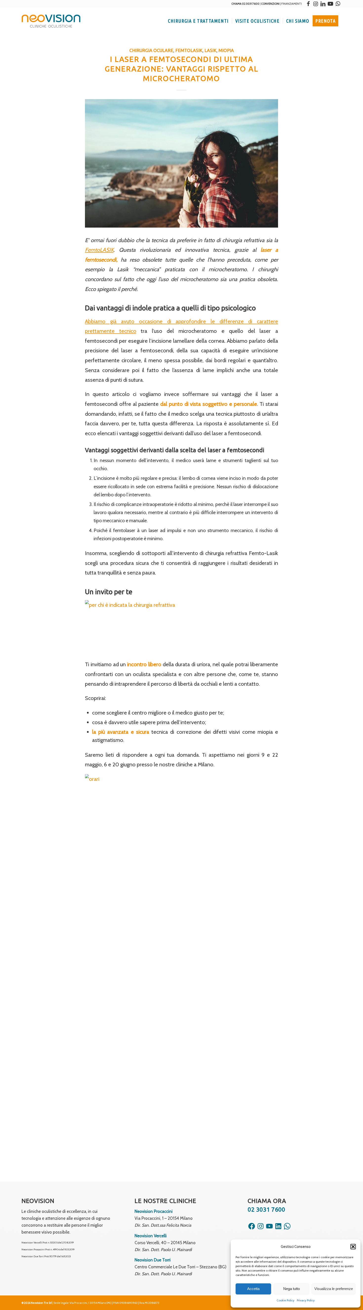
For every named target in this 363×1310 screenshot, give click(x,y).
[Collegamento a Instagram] (315, 3)
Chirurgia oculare (151, 50)
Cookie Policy (285, 1300)
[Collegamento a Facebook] (308, 3)
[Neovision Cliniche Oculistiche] (51, 21)
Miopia (226, 50)
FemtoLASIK (99, 250)
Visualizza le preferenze (333, 1289)
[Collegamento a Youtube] (330, 3)
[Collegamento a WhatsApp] (338, 3)
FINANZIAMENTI (291, 3)
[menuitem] (198, 21)
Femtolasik (188, 50)
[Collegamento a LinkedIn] (323, 3)
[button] (353, 1246)
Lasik (210, 50)
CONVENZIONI (270, 3)
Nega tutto (291, 1289)
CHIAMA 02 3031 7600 (245, 3)
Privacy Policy (306, 1300)
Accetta (253, 1289)
